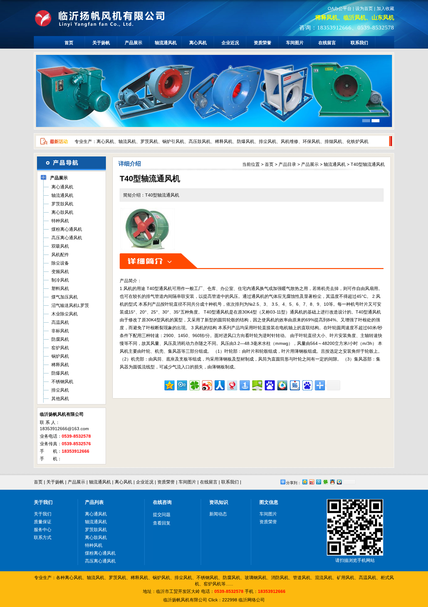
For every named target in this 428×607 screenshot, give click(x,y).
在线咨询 (162, 502)
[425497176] (411, 486)
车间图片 (295, 42)
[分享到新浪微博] (206, 384)
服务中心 (42, 529)
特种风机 (93, 545)
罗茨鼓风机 (96, 529)
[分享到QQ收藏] (282, 384)
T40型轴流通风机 (368, 164)
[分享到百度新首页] (307, 384)
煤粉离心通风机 (100, 553)
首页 (69, 42)
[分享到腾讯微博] (181, 384)
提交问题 (161, 514)
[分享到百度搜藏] (269, 384)
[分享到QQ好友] (332, 482)
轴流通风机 (166, 42)
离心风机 (198, 42)
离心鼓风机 (96, 537)
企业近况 (230, 42)
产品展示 (133, 42)
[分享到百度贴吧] (294, 384)
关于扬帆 (101, 42)
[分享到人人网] (219, 384)
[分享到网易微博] (231, 384)
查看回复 (161, 522)
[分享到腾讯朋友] (194, 384)
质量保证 (42, 521)
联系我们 (359, 42)
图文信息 (268, 502)
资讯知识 (218, 502)
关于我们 (43, 502)
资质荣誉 (262, 42)
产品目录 (287, 164)
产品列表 (94, 502)
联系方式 (42, 537)
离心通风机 (96, 513)
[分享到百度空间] (257, 384)
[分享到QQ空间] (169, 384)
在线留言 (327, 42)
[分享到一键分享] (244, 384)
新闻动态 (218, 513)
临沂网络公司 (251, 599)
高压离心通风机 (100, 560)
